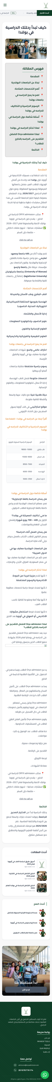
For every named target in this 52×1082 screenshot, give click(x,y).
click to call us (26, 240)
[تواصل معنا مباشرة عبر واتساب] (45, 1075)
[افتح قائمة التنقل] (5, 5)
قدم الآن (26, 990)
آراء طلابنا (46, 1052)
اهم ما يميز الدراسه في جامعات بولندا (29, 97)
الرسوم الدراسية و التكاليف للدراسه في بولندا (27, 108)
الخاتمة (35, 149)
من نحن (47, 1038)
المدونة (47, 1045)
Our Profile (45, 1048)
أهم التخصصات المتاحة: (27, 88)
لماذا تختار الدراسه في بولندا (24, 128)
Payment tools (43, 1041)
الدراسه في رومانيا (34, 637)
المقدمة (34, 76)
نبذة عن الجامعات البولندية (25, 82)
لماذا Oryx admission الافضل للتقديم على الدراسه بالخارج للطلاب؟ (26, 139)
